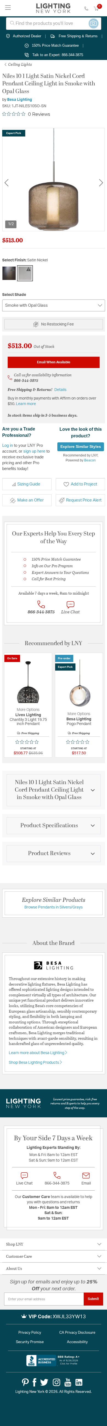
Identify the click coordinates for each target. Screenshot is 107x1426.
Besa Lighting (19, 100)
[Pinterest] (25, 1382)
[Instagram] (56, 1382)
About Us (14, 1268)
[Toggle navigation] (8, 8)
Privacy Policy (29, 1333)
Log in (7, 445)
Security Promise (30, 1342)
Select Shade (14, 295)
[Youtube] (67, 1382)
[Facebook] (34, 1382)
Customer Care (19, 1256)
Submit (93, 1299)
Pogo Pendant (79, 724)
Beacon (90, 460)
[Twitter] (44, 1382)
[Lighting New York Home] (53, 8)
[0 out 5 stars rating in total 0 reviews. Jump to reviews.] (28, 742)
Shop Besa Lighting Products (34, 1063)
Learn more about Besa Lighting (37, 1053)
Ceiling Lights (19, 64)
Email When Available (53, 362)
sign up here (34, 451)
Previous (6, 183)
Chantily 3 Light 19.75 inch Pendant (28, 722)
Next (101, 183)
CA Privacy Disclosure (77, 1333)
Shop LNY (14, 1244)
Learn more (26, 404)
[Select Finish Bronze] (9, 273)
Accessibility (77, 1342)
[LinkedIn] (79, 1382)
